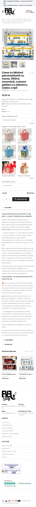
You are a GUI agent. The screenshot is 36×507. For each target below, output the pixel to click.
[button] (3, 11)
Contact (4, 457)
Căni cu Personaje (6, 372)
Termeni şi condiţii (7, 431)
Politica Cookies (7, 436)
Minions (8, 111)
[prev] (30, 72)
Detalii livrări (5, 448)
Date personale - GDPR (9, 451)
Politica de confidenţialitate (10, 434)
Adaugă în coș (22, 199)
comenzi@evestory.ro (9, 413)
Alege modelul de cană (13, 116)
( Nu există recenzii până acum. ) (19, 90)
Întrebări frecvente (7, 454)
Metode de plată (7, 446)
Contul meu (5, 422)
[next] (33, 72)
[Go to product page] (9, 363)
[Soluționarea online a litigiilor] (11, 466)
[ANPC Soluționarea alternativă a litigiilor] (11, 471)
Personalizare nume (12, 182)
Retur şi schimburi (7, 428)
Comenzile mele (7, 425)
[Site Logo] (10, 11)
